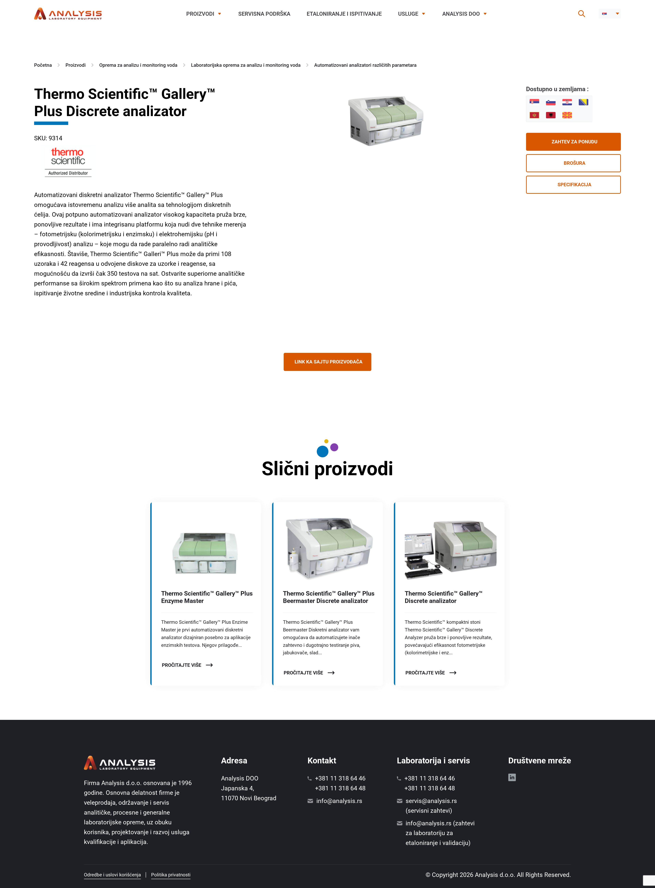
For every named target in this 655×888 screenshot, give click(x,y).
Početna (43, 65)
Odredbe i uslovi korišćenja (112, 875)
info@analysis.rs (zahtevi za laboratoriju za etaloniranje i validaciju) (440, 833)
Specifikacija (574, 184)
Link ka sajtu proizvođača (328, 362)
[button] (610, 13)
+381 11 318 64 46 (340, 778)
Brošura (574, 163)
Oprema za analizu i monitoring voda (138, 65)
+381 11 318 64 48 (340, 788)
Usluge (408, 14)
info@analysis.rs (339, 801)
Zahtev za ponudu (574, 142)
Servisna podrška (264, 14)
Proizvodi (200, 14)
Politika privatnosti (171, 875)
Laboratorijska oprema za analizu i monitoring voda (246, 65)
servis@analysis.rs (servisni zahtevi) (431, 805)
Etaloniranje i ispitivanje (344, 14)
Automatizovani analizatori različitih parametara (365, 65)
